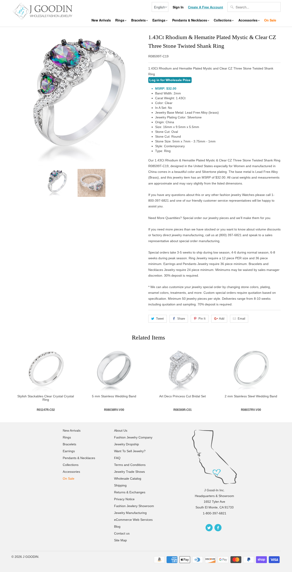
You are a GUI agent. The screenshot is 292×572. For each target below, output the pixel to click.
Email (241, 318)
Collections (223, 20)
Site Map (120, 540)
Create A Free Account (205, 7)
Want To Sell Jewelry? (130, 451)
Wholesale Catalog (127, 478)
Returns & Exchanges (129, 492)
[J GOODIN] (43, 10)
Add (221, 318)
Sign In (178, 7)
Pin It (202, 318)
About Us (120, 430)
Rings (120, 20)
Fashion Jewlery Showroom (134, 506)
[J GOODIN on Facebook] (218, 527)
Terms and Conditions (130, 465)
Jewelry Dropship (126, 444)
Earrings (159, 20)
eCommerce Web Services (133, 519)
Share (181, 318)
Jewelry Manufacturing (130, 513)
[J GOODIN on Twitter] (209, 527)
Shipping (120, 485)
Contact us (122, 533)
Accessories (248, 20)
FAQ (117, 458)
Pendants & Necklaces (190, 20)
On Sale (270, 20)
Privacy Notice (124, 499)
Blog (117, 526)
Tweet (160, 318)
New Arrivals (101, 20)
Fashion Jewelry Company (133, 437)
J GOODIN (30, 557)
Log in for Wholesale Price (169, 80)
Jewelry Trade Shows (129, 471)
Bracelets (139, 20)
